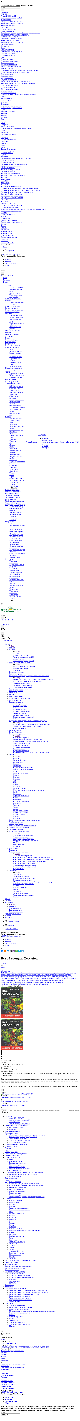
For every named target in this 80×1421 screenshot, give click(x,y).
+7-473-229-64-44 (7, 243)
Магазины (5, 1369)
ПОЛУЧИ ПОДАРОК (8, 1343)
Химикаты (16, 984)
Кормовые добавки (50, 975)
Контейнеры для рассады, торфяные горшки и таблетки (33, 679)
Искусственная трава (49, 973)
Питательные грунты (33, 976)
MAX (7, 265)
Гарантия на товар (8, 1384)
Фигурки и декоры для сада (23, 835)
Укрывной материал (39, 982)
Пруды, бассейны (39, 978)
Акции (3, 1354)
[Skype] (19, 951)
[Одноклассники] (5, 951)
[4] (40, 1057)
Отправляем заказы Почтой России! (13, 1105)
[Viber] (13, 951)
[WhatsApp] (16, 951)
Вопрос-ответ (6, 1386)
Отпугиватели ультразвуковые (15, 976)
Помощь (4, 1377)
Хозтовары (17, 874)
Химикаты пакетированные (23, 856)
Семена (16, 758)
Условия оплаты (7, 1381)
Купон (59, 975)
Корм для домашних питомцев (33, 975)
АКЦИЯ (16, 653)
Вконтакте (8, 259)
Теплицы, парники (41, 980)
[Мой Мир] (8, 951)
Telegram (8, 261)
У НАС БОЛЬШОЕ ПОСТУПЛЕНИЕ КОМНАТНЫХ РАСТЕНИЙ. (25, 1347)
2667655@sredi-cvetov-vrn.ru (12, 254)
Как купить (13, 906)
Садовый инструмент (21, 737)
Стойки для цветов (28, 980)
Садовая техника (27, 978)
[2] (40, 1053)
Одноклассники (10, 263)
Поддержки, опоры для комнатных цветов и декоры (31, 724)
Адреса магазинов (7, 1375)
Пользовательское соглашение (12, 1368)
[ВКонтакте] (2, 951)
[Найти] (2, 10)
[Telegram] (22, 951)
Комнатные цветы (35, 973)
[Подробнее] (1, 1099)
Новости (4, 1339)
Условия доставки (7, 1383)
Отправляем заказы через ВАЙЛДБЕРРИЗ (16, 1098)
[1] (40, 1051)
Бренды (3, 1358)
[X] (11, 951)
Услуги (3, 1356)
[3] (40, 1055)
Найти (3, 1414)
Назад (13, 646)
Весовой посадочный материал (24, 666)
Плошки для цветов (20, 706)
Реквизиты (5, 1366)
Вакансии (4, 1373)
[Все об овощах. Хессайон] (12, 1017)
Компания (4, 1360)
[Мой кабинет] (2, 622)
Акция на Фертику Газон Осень (12, 1351)
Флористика (8, 984)
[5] (40, 1059)
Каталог (12, 648)
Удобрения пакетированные (22, 982)
